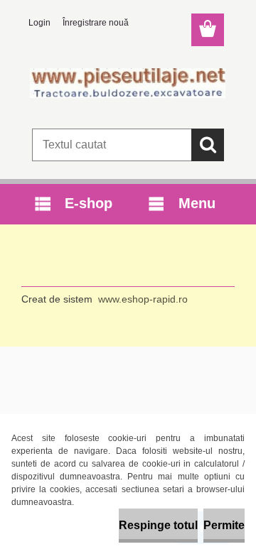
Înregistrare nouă (96, 23)
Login (39, 23)
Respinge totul (158, 525)
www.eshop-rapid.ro (143, 299)
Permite (224, 525)
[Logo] (127, 83)
